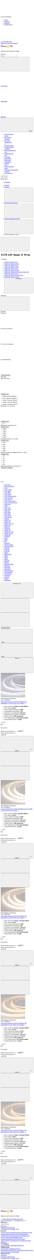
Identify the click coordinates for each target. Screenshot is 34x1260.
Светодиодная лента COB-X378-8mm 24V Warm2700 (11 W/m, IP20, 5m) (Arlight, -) (14, 1131)
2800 (5, 429)
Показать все (17, 583)
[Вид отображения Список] (15, 620)
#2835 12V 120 (8, 523)
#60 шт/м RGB (8, 546)
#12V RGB (7, 494)
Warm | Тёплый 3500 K (10, 400)
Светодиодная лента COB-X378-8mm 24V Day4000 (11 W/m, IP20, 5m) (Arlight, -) (16, 809)
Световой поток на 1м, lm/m (9, 439)
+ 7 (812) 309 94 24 (6, 1219)
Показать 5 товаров (6, 467)
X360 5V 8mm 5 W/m (10, 262)
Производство (8, 1245)
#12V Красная (8, 497)
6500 (5, 437)
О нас (6, 20)
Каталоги (4, 1248)
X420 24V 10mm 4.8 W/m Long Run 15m (16, 272)
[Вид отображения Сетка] (15, 605)
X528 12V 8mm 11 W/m (11, 267)
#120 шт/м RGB (9, 486)
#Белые (6, 562)
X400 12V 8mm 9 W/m (11, 265)
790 (4, 443)
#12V (6, 488)
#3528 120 (7, 530)
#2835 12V (7, 522)
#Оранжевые (8, 572)
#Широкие (7, 580)
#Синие (6, 577)
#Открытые (8, 574)
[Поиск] (15, 64)
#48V (6, 540)
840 (4, 446)
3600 (5, 433)
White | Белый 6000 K (10, 396)
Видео (8, 1248)
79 (4, 456)
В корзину (23, 750)
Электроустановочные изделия (13, 1240)
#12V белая (7, 499)
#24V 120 (7, 507)
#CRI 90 (6, 548)
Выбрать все (4, 394)
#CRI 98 (6, 551)
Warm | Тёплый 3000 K (10, 402)
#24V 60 (6, 510)
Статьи (9, 1250)
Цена (3, 642)
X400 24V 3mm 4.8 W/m (11, 270)
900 (4, 451)
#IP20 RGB (7, 554)
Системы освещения (7, 157)
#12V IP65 (7, 491)
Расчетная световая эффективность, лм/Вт (14, 452)
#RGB (6, 559)
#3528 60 (7, 536)
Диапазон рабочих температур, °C (11, 466)
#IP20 (6, 553)
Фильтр (17, 658)
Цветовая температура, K (8, 425)
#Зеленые (7, 567)
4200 (5, 435)
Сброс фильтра (5, 375)
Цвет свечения (5, 378)
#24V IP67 (7, 514)
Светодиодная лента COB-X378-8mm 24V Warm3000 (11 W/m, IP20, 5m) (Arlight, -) (14, 1024)
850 (4, 449)
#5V (5, 541)
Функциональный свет (13, 1236)
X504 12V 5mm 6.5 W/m (11, 264)
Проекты (7, 23)
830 (4, 444)
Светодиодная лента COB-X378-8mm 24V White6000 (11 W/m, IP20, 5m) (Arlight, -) (14, 702)
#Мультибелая (8, 570)
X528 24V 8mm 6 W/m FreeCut (13, 275)
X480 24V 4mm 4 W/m (11, 268)
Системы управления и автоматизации (16, 1233)
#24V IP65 (7, 512)
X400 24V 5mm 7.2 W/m (11, 277)
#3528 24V (7, 535)
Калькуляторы (24, 1250)
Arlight (13, 1229)
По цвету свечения (6, 328)
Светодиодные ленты (7, 1232)
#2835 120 (7, 520)
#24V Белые (8, 517)
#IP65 (6, 556)
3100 (5, 431)
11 (4, 423)
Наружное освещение (7, 161)
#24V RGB (7, 515)
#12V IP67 (7, 493)
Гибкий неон (6, 164)
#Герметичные (8, 564)
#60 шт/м (7, 543)
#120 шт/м (7, 485)
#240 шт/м (7, 504)
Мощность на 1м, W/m (8, 406)
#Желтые (7, 566)
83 (4, 458)
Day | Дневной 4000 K (10, 398)
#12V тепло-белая (9, 501)
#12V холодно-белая (10, 502)
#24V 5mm (7, 509)
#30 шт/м (7, 528)
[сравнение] (15, 759)
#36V (6, 538)
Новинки (7, 182)
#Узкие (6, 578)
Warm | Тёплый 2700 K (10, 404)
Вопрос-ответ (16, 1250)
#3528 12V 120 (8, 532)
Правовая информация (8, 1227)
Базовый (3, 313)
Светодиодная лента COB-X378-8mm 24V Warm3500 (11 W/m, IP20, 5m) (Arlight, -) (14, 916)
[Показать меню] (18, 195)
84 (4, 460)
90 (4, 464)
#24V (6, 506)
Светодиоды (8, 173)
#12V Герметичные (10, 496)
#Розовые (7, 575)
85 (4, 462)
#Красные (7, 569)
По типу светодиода (7, 344)
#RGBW (7, 561)
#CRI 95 (6, 549)
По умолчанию (5, 628)
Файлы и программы (12, 1252)
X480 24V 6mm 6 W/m (11, 273)
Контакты (15, 43)
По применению (6, 359)
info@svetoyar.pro (18, 1219)
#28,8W (6, 519)
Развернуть (19, 278)
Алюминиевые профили (9, 148)
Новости (7, 21)
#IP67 (6, 557)
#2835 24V (7, 525)
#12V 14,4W (8, 489)
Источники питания (7, 138)
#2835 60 (7, 527)
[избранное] (15, 773)
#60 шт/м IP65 (8, 544)
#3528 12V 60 (8, 533)
